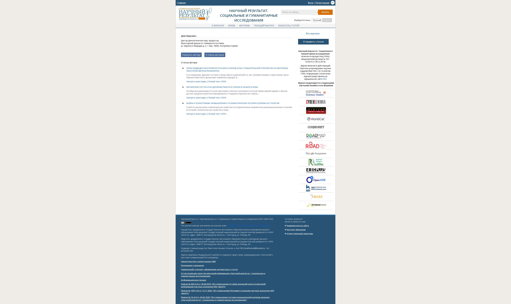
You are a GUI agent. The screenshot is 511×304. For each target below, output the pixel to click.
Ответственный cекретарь (300, 233)
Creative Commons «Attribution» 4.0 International (248, 225)
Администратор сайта (298, 225)
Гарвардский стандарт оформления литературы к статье (209, 269)
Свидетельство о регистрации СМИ (198, 261)
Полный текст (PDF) (217, 81)
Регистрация (322, 2)
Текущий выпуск (264, 25)
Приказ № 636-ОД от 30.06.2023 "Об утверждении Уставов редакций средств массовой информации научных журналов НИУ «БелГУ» (223, 285)
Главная (181, 2)
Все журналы (313, 33)
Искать (325, 12)
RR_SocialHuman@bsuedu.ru (252, 248)
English (327, 20)
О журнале (218, 25)
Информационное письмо (193, 280)
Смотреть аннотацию (196, 81)
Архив (231, 25)
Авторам (244, 25)
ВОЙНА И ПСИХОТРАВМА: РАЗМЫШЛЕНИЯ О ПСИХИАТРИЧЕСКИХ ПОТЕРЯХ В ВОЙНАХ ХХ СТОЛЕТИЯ (232, 103)
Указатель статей (288, 25)
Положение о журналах (192, 265)
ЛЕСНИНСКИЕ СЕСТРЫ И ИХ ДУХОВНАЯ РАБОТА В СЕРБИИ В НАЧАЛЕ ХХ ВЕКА (222, 87)
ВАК (325, 79)
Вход (310, 2)
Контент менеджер (296, 229)
